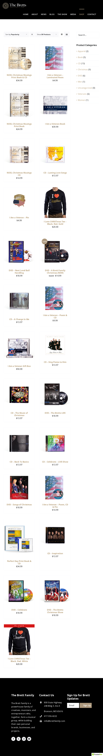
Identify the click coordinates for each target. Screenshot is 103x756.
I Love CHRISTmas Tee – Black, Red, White (19, 659)
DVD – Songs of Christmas (19, 504)
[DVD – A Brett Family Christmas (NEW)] (55, 237)
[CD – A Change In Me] (19, 286)
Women (81, 100)
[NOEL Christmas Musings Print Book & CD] (19, 46)
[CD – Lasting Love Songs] (55, 140)
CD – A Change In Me (19, 319)
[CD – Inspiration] (55, 520)
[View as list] (66, 34)
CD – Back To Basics (19, 461)
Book (80, 57)
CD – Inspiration (55, 553)
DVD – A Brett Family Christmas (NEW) (55, 271)
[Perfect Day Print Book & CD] (19, 520)
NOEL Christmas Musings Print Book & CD (19, 76)
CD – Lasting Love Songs (55, 172)
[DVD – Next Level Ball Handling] (19, 237)
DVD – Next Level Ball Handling (19, 271)
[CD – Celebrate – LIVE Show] (55, 429)
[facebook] (13, 739)
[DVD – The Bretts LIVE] (55, 380)
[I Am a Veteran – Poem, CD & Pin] (55, 475)
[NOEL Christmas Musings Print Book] (19, 91)
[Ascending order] (32, 34)
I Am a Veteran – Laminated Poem (55, 76)
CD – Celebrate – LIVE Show (55, 461)
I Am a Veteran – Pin (19, 217)
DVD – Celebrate (19, 609)
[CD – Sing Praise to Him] (55, 333)
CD (79, 63)
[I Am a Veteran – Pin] (19, 188)
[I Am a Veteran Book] (55, 91)
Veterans (82, 94)
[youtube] (29, 739)
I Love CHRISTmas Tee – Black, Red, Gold (55, 222)
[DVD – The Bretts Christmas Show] (55, 577)
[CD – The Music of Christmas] (19, 380)
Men (80, 81)
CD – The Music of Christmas (19, 414)
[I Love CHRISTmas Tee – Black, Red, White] (19, 626)
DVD (80, 75)
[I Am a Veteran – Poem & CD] (55, 286)
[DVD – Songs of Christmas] (19, 475)
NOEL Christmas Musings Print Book (19, 125)
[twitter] (19, 739)
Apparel (82, 51)
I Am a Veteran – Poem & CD (55, 316)
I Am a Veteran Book (55, 123)
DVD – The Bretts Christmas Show (55, 611)
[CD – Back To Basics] (19, 429)
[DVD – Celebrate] (19, 577)
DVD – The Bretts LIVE (55, 413)
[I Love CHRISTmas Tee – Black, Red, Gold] (55, 188)
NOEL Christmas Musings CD (19, 174)
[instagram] (24, 739)
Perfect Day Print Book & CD (19, 562)
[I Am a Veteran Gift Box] (19, 333)
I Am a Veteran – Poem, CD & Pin (55, 505)
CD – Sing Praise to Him (55, 362)
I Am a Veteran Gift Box (19, 366)
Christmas (83, 69)
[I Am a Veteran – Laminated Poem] (55, 46)
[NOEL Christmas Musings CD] (19, 140)
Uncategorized (85, 87)
